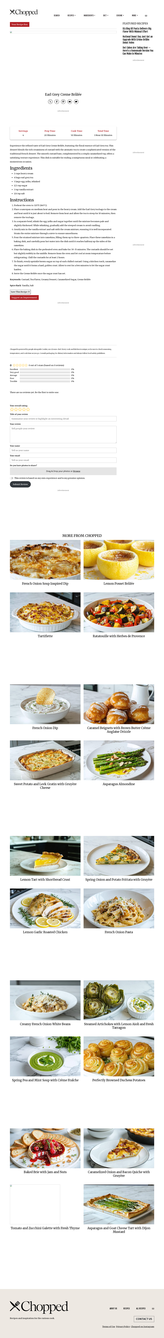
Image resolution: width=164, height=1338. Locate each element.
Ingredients (89, 15)
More (134, 15)
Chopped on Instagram (142, 1326)
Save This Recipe (19, 292)
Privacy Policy (123, 1326)
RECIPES (126, 1308)
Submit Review (20, 484)
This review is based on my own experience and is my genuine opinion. (49, 478)
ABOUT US (113, 1308)
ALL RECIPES (140, 1308)
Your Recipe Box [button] (19, 24)
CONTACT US (144, 1319)
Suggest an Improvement (24, 297)
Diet (105, 15)
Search (57, 15)
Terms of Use (108, 1326)
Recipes (71, 15)
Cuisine (119, 15)
